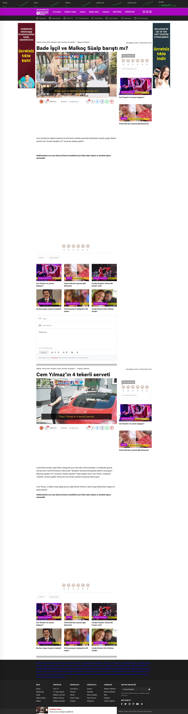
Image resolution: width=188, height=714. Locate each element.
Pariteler (73, 701)
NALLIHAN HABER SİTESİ (140, 666)
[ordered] (63, 352)
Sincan (102, 666)
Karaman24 (102, 671)
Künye (38, 689)
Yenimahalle (119, 666)
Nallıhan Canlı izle (59, 695)
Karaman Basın (138, 674)
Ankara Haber (146, 668)
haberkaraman (82, 674)
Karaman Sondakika (86, 671)
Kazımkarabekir (114, 674)
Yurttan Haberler (109, 701)
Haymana (39, 666)
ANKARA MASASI (89, 668)
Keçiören (63, 666)
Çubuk (119, 663)
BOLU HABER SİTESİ (60, 668)
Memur (147, 671)
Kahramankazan (48, 666)
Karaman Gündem (58, 671)
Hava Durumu (84, 18)
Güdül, (149, 663)
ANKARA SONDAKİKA (75, 668)
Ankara (83, 11)
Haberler (105, 11)
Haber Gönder (41, 698)
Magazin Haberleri (83, 42)
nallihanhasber (137, 668)
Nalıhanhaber (140, 671)
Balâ (94, 663)
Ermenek (91, 674)
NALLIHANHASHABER (117, 668)
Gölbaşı (143, 663)
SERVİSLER (129, 11)
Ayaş (90, 663)
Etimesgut (132, 663)
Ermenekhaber (99, 674)
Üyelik (38, 695)
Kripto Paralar (74, 698)
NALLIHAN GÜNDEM (103, 668)
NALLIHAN (127, 666)
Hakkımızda (40, 692)
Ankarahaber (69, 663)
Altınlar (72, 695)
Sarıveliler (123, 674)
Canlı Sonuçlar (143, 18)
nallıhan (41, 257)
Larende (95, 671)
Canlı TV (70, 18)
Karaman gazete (60, 677)
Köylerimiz (90, 701)
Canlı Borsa (99, 18)
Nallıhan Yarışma (58, 698)
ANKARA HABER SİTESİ (44, 668)
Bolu (48, 663)
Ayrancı (106, 674)
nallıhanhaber (53, 257)
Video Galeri (56, 18)
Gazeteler (42, 18)
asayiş (70, 674)
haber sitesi (60, 663)
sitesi (75, 663)
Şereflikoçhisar (109, 666)
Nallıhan (39, 663)
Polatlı (90, 666)
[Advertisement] (94, 31)
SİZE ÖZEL (117, 11)
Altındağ (85, 663)
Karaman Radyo (49, 677)
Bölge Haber (94, 11)
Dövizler (72, 692)
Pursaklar (96, 666)
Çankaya (113, 663)
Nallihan (128, 668)
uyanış (75, 674)
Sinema (89, 689)
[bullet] (66, 352)
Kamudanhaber (58, 674)
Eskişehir (53, 663)
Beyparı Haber (125, 671)
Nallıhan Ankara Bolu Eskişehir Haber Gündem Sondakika (55, 42)
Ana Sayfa (57, 11)
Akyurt (79, 663)
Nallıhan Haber (70, 11)
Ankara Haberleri (109, 692)
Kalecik (57, 666)
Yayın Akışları (113, 18)
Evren (138, 663)
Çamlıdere (106, 663)
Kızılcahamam (71, 666)
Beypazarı (99, 663)
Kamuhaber (49, 674)
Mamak (78, 666)
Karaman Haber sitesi (43, 671)
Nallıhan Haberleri (110, 689)
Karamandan (68, 671)
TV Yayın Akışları (58, 692)
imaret (66, 674)
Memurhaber (40, 674)
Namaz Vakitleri (92, 695)
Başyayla (129, 674)
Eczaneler (127, 18)
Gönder (43, 352)
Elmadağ (125, 663)
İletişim (38, 701)
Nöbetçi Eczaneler (59, 701)
